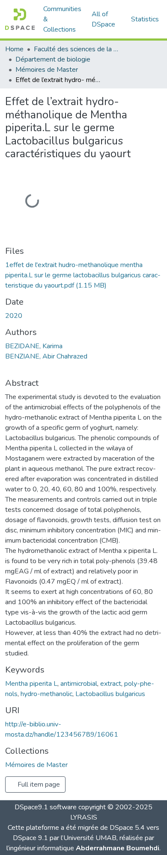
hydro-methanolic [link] (46, 694)
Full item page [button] (38, 784)
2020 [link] (13, 315)
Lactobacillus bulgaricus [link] (110, 694)
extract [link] (110, 683)
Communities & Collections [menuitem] (62, 19)
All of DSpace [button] (103, 19)
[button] (20, 19)
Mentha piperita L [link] (31, 683)
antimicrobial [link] (78, 683)
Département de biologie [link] (52, 59)
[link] (83, 275)
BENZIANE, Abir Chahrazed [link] (46, 356)
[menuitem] (106, 19)
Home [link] (14, 49)
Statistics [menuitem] (145, 19)
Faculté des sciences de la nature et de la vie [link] (76, 49)
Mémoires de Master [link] (46, 69)
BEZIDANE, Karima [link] (34, 346)
